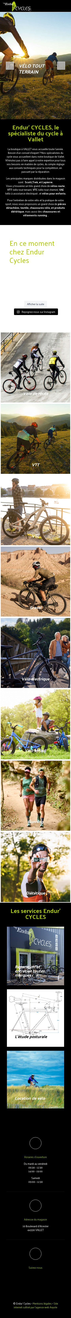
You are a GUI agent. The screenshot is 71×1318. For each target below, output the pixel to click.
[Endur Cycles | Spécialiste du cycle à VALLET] (17, 6)
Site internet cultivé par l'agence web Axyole (36, 1305)
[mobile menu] (65, 6)
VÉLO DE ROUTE (28, 68)
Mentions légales (42, 1303)
